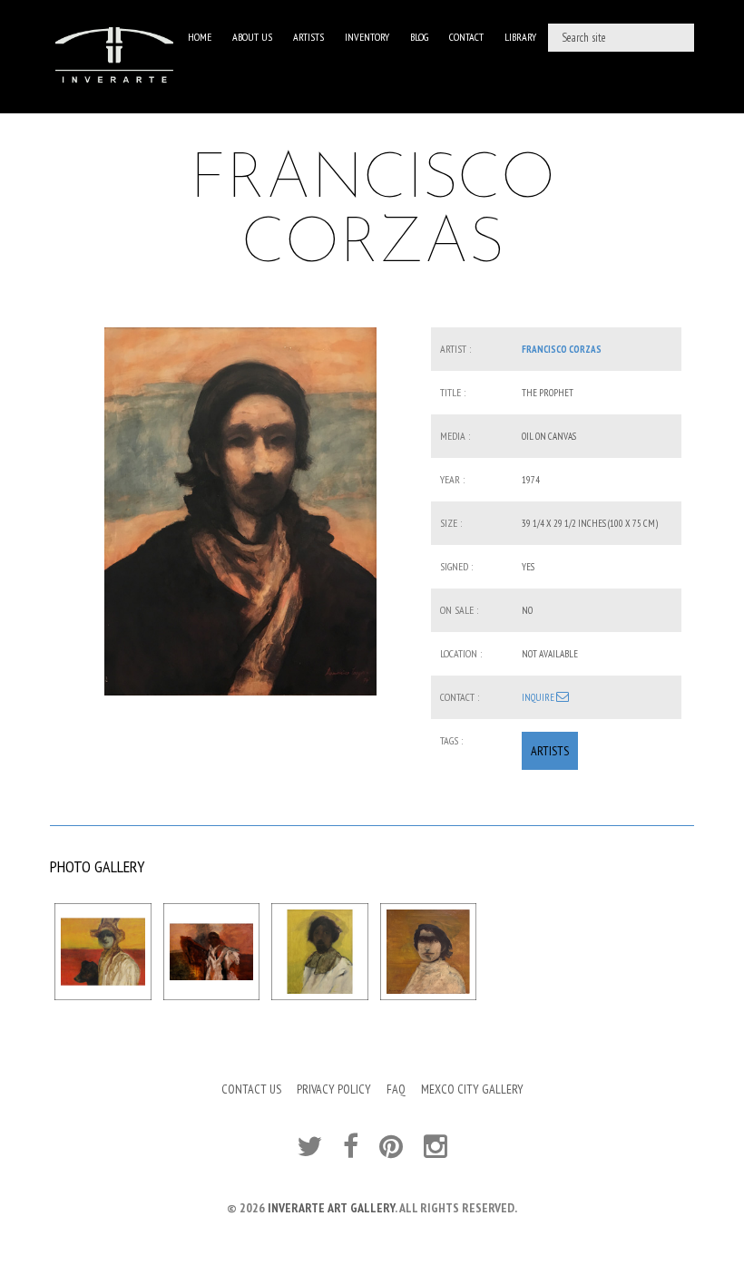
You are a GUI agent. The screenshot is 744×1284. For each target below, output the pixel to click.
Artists (308, 37)
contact (466, 37)
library (520, 37)
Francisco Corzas (562, 349)
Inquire (539, 697)
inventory (367, 37)
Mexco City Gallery (472, 1089)
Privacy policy (334, 1089)
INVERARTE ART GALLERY (331, 1208)
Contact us (251, 1089)
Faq (396, 1089)
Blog (419, 37)
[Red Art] (114, 56)
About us (252, 37)
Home (199, 37)
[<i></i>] (240, 511)
